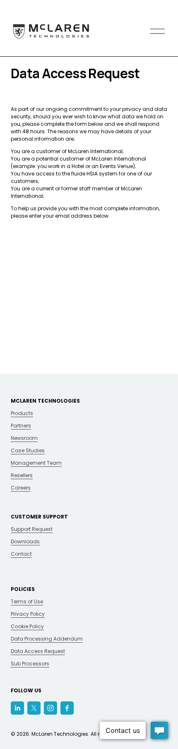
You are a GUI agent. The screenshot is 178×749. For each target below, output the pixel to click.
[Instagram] (50, 708)
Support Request (32, 529)
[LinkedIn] (17, 708)
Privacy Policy (28, 613)
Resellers (22, 475)
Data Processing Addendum (47, 638)
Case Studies (28, 450)
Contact (21, 553)
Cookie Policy (27, 626)
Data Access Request (38, 651)
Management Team (36, 462)
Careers (21, 487)
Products (22, 413)
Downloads (25, 541)
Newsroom (24, 438)
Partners (21, 425)
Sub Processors (30, 663)
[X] (34, 708)
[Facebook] (67, 708)
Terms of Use (27, 601)
